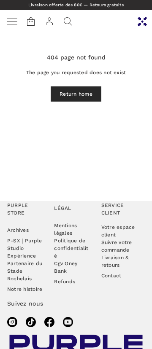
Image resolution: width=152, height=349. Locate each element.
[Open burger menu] (12, 21)
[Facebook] (49, 322)
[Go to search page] (68, 21)
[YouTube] (68, 322)
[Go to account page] (49, 21)
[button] (68, 21)
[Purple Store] (142, 21)
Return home (76, 94)
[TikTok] (31, 322)
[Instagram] (12, 322)
